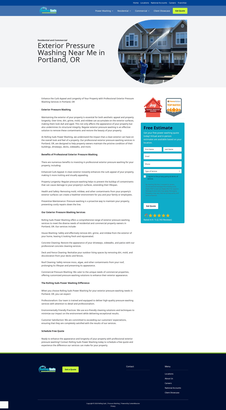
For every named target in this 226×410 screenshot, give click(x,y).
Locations (144, 3)
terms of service (151, 195)
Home (136, 3)
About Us (169, 378)
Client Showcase (172, 392)
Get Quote (180, 11)
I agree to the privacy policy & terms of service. (162, 177)
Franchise (182, 3)
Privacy (113, 406)
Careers (172, 3)
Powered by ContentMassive (130, 403)
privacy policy (171, 193)
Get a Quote (70, 369)
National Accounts (159, 3)
